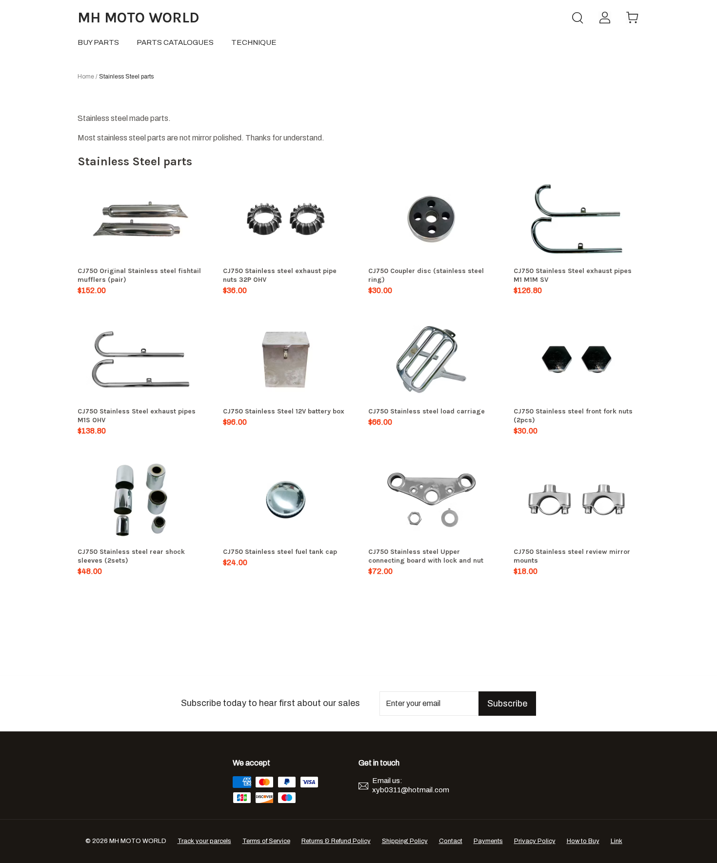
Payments (488, 841)
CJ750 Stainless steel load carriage (426, 411)
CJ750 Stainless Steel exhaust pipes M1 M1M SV (573, 275)
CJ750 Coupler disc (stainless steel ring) (426, 275)
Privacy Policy (535, 841)
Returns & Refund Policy (336, 841)
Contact (450, 841)
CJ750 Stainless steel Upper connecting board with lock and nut (425, 556)
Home (86, 76)
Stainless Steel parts (126, 76)
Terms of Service (266, 841)
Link (616, 841)
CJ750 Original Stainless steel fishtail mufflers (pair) (139, 275)
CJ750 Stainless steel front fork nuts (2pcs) (573, 415)
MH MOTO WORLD (138, 17)
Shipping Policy (405, 841)
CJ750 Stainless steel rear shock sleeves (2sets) (131, 556)
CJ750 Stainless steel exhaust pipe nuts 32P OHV (280, 275)
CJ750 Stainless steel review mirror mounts (572, 556)
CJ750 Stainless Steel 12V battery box (283, 411)
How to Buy (583, 841)
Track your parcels (204, 841)
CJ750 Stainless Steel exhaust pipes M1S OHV (137, 415)
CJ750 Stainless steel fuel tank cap (280, 552)
